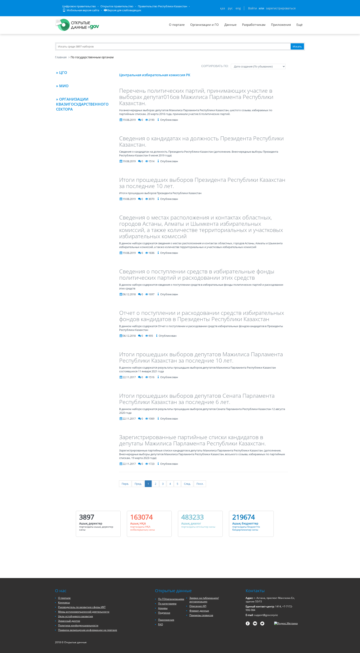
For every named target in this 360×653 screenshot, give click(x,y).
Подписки (164, 612)
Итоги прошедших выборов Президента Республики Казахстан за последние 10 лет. (202, 183)
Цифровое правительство (79, 6)
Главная (61, 57)
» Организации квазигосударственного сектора (82, 104)
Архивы (163, 608)
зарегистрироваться (281, 8)
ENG (238, 8)
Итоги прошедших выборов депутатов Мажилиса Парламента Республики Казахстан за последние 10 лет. (201, 357)
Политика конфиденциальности (78, 625)
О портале (177, 24)
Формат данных (199, 610)
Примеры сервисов (201, 615)
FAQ (160, 624)
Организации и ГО (204, 24)
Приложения (281, 24)
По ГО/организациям (171, 599)
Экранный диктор (69, 621)
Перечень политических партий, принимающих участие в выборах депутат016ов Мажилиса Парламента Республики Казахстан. (196, 97)
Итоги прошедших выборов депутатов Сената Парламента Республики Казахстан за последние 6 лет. (197, 399)
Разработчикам (253, 24)
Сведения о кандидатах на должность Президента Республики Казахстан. (201, 141)
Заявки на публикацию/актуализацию (204, 599)
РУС (230, 8)
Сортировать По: (215, 66)
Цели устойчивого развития (75, 616)
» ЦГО (61, 72)
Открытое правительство (116, 6)
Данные (230, 24)
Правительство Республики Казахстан (162, 6)
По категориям (167, 603)
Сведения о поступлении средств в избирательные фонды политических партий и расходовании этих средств (196, 274)
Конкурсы (64, 602)
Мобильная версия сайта (82, 10)
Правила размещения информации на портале (87, 630)
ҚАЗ (222, 8)
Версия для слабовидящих (124, 10)
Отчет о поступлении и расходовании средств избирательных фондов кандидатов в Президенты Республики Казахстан (201, 316)
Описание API (197, 606)
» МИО (62, 85)
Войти (252, 8)
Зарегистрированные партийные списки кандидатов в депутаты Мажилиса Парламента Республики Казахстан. (192, 440)
